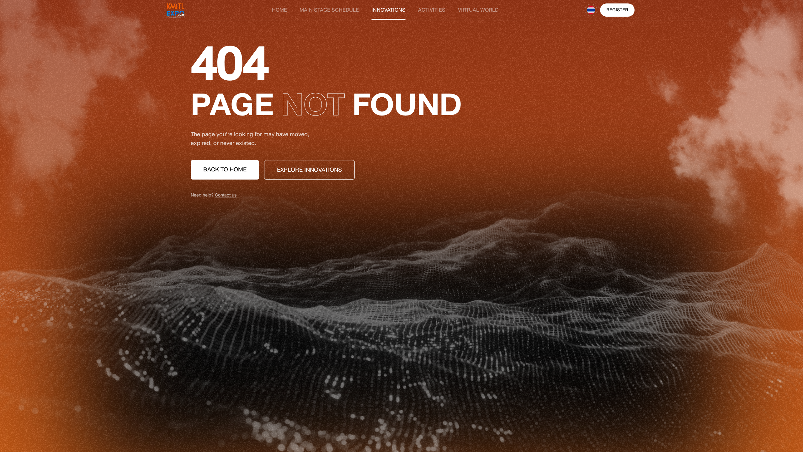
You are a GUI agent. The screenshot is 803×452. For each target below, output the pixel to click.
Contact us (226, 195)
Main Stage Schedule (329, 10)
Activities (431, 10)
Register (617, 10)
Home (279, 10)
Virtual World (478, 10)
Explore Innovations (309, 170)
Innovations (388, 10)
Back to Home (225, 169)
